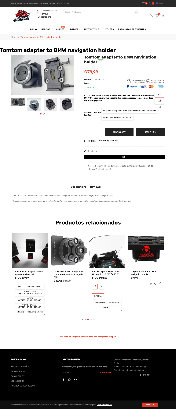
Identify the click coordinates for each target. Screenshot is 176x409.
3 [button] (88, 319)
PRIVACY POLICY (18, 371)
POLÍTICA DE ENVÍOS (20, 366)
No (76, 286)
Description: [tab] (78, 186)
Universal (71, 296)
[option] (42, 262)
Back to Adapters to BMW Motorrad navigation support (89, 337)
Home (14, 37)
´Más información (104, 405)
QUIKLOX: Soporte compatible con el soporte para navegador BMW (42, 274)
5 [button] (94, 319)
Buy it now (150, 132)
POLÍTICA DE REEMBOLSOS (23, 386)
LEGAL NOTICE (17, 381)
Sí (68, 286)
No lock (159, 95)
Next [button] (71, 104)
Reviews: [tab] (95, 186)
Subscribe (105, 372)
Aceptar (150, 405)
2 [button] (44, 114)
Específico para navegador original (80, 304)
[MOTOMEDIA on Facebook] (63, 379)
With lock (159, 102)
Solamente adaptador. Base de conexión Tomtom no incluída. (129, 110)
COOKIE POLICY (17, 376)
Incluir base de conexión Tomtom (117, 117)
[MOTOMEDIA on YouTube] (75, 379)
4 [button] (91, 319)
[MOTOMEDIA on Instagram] (69, 379)
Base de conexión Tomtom (92, 113)
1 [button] (41, 114)
